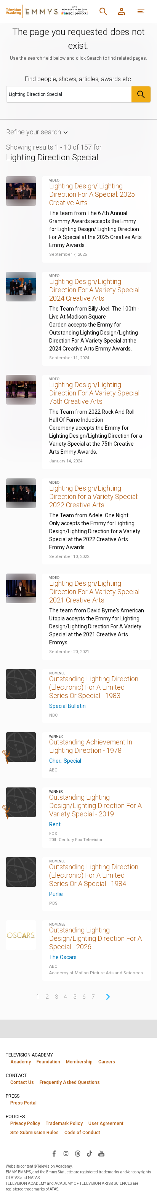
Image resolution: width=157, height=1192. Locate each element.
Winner (56, 736)
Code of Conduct (82, 1132)
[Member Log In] (121, 11)
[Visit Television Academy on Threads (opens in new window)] (78, 1153)
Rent (55, 824)
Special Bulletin (67, 706)
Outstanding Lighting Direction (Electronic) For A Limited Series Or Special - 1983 (93, 687)
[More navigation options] (141, 11)
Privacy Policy (25, 1123)
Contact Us (22, 1082)
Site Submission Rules (34, 1132)
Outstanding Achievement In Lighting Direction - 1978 (90, 746)
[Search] (103, 11)
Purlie (56, 894)
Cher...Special (65, 761)
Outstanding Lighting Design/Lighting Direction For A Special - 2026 (95, 938)
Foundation (48, 1062)
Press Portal (23, 1103)
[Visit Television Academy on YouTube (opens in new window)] (101, 1153)
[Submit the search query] (141, 94)
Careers (106, 1062)
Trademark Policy (64, 1123)
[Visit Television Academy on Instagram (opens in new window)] (66, 1153)
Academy (20, 1062)
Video (54, 180)
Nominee (57, 673)
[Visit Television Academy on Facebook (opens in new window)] (54, 1153)
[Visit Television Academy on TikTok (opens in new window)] (90, 1153)
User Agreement (105, 1123)
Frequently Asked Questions (70, 1082)
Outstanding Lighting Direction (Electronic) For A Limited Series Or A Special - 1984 (93, 875)
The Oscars (63, 957)
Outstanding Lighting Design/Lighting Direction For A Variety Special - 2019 (95, 805)
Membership (79, 1062)
